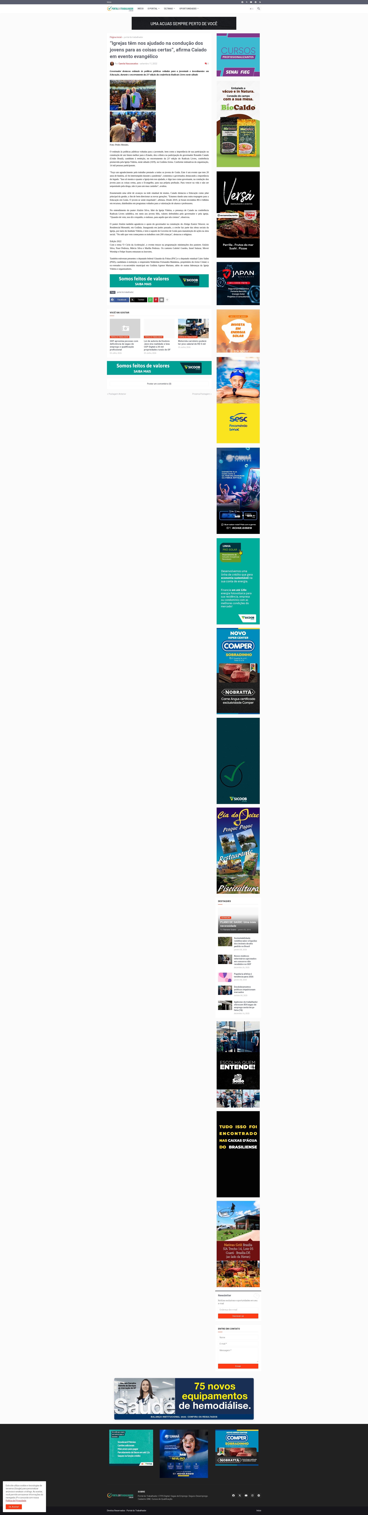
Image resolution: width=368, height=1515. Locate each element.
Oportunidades (188, 8)
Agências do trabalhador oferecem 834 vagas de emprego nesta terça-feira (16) (246, 1006)
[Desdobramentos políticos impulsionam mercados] (225, 990)
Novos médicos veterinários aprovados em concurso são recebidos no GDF (245, 960)
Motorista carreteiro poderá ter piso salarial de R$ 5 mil (192, 342)
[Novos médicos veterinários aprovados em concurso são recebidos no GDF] (225, 959)
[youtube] (251, 2)
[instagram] (252, 1495)
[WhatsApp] (150, 299)
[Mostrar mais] (167, 299)
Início (109, 2)
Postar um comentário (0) (159, 384)
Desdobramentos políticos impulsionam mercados (244, 989)
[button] (251, 8)
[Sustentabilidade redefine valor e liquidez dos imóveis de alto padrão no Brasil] (225, 941)
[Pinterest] (156, 299)
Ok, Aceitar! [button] (14, 1507)
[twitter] (247, 2)
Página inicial (116, 37)
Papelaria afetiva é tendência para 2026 (243, 975)
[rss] (260, 2)
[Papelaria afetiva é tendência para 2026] (225, 977)
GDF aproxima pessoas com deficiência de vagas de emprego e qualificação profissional (124, 345)
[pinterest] (255, 2)
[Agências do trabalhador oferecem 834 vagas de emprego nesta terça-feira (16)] (225, 1005)
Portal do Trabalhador (136, 1510)
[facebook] (242, 2)
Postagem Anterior (117, 394)
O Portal (152, 8)
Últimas (168, 8)
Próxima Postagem (201, 394)
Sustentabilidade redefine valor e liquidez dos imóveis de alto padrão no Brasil (245, 942)
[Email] (161, 299)
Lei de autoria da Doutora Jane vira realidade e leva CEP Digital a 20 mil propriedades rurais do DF (157, 345)
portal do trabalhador (133, 37)
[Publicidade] (184, 23)
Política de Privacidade (16, 1500)
